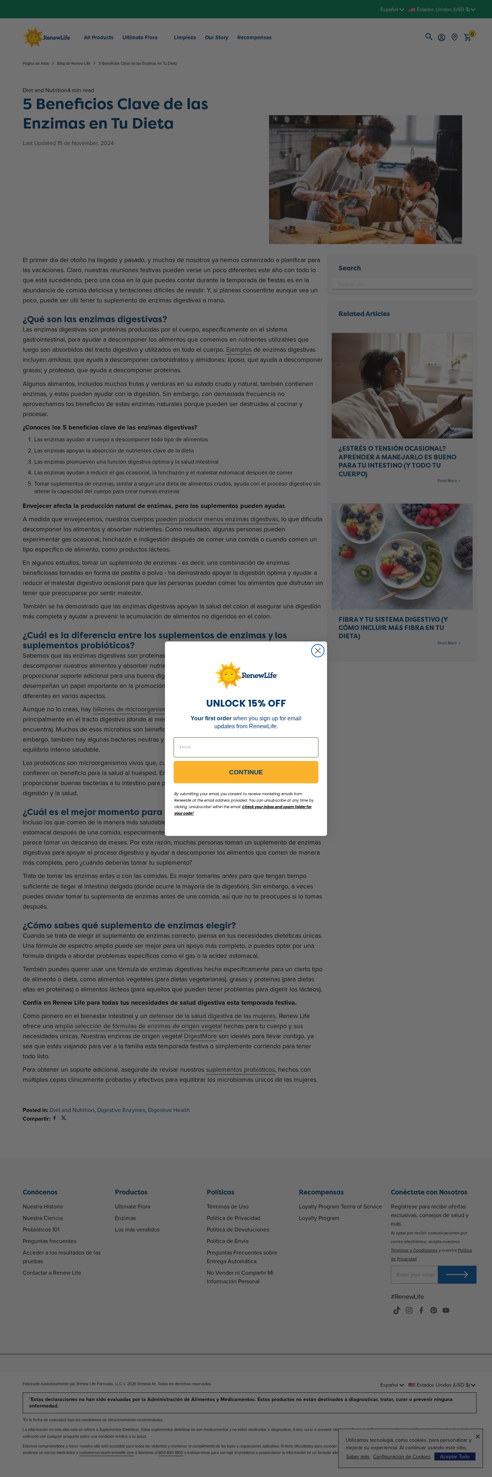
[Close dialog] (318, 650)
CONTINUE (246, 772)
